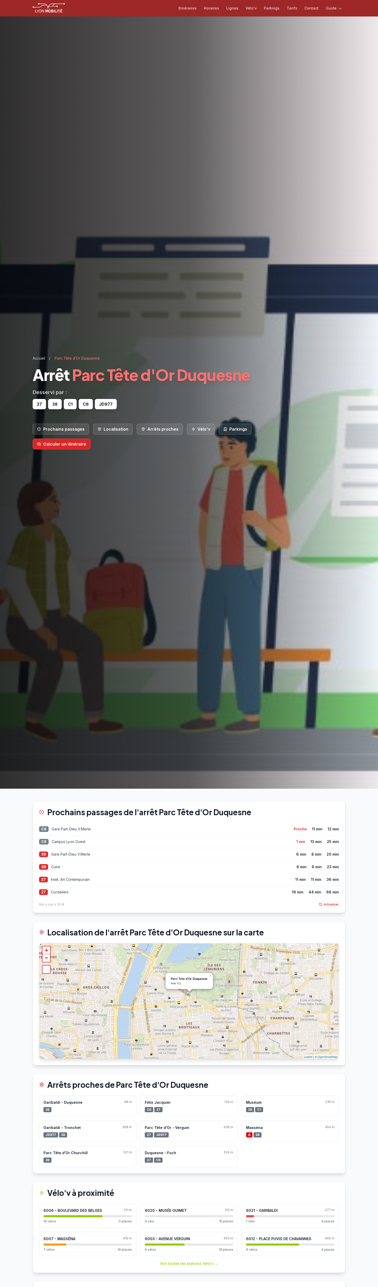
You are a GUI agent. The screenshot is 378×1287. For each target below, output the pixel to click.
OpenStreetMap (327, 1057)
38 (43, 854)
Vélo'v (251, 8)
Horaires (211, 8)
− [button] (46, 958)
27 (43, 879)
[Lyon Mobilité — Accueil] (49, 8)
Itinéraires (187, 8)
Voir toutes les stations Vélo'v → (189, 1263)
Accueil (39, 358)
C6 (44, 829)
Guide (332, 8)
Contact (311, 8)
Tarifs (292, 8)
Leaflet (308, 1057)
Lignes (232, 8)
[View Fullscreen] (46, 969)
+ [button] (46, 950)
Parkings (272, 8)
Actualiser (331, 904)
